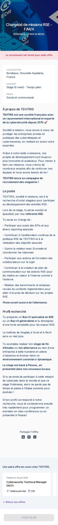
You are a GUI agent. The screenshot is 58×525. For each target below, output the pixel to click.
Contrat (11, 84)
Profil (9, 94)
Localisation (13, 70)
